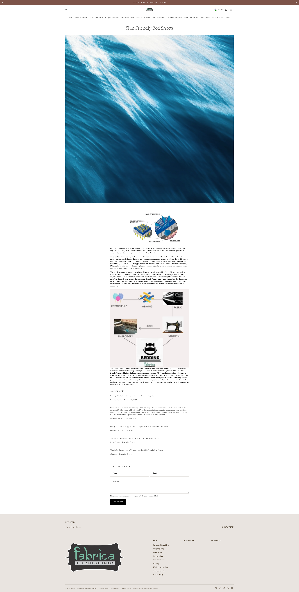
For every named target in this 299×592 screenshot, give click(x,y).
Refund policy (158, 575)
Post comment (118, 502)
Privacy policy (114, 588)
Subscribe (227, 527)
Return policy (158, 556)
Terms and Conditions (161, 545)
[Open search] (66, 9)
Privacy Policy (158, 560)
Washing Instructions (160, 567)
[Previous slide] (2, 2)
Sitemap (156, 564)
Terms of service (126, 588)
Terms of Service (159, 571)
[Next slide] (296, 2)
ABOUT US (157, 552)
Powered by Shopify (90, 588)
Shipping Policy (158, 549)
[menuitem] (70, 17)
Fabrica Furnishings (77, 588)
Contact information (151, 588)
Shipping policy (138, 588)
